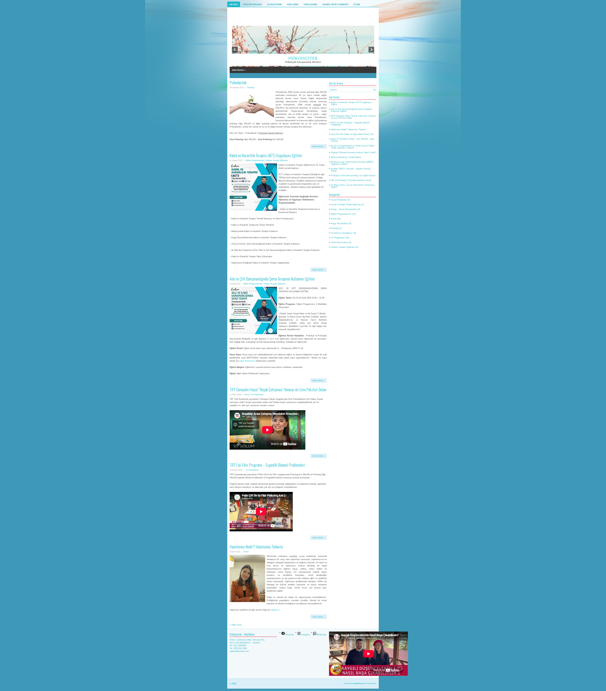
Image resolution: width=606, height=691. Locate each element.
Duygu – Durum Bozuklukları (344, 209)
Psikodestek (238, 82)
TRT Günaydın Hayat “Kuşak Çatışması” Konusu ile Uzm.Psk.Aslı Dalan (278, 389)
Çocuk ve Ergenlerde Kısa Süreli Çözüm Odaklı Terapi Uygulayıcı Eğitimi (352, 147)
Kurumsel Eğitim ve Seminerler (335, 4)
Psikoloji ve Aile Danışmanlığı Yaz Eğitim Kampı (353, 175)
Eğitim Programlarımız (255, 160)
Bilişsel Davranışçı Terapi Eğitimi (346, 157)
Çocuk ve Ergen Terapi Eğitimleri (346, 204)
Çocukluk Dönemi (274, 4)
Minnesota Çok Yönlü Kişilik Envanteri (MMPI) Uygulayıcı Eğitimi (352, 163)
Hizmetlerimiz (292, 4)
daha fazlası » (238, 70)
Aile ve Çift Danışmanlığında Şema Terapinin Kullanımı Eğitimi (272, 279)
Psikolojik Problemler (252, 4)
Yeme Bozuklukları (339, 242)
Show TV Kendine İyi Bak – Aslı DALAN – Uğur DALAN (352, 140)
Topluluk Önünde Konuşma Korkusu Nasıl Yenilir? (353, 152)
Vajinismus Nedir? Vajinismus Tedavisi (256, 546)
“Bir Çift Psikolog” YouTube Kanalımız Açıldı (351, 180)
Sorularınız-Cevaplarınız (342, 233)
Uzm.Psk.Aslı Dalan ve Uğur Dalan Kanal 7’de (352, 134)
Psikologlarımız (310, 4)
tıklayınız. (275, 610)
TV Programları (257, 394)
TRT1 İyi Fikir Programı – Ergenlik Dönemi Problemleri (267, 465)
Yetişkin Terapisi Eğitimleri (276, 160)
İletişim (357, 4)
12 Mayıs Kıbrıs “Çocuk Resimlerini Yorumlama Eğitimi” (352, 186)
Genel (247, 394)
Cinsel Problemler (339, 200)
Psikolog (250, 87)
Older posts (236, 625)
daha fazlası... (318, 146)
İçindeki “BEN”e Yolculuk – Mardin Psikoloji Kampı (351, 170)
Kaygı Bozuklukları (339, 223)
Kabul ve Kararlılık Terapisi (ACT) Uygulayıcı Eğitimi (266, 155)
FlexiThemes (371, 683)
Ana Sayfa (234, 4)
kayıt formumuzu (247, 361)
